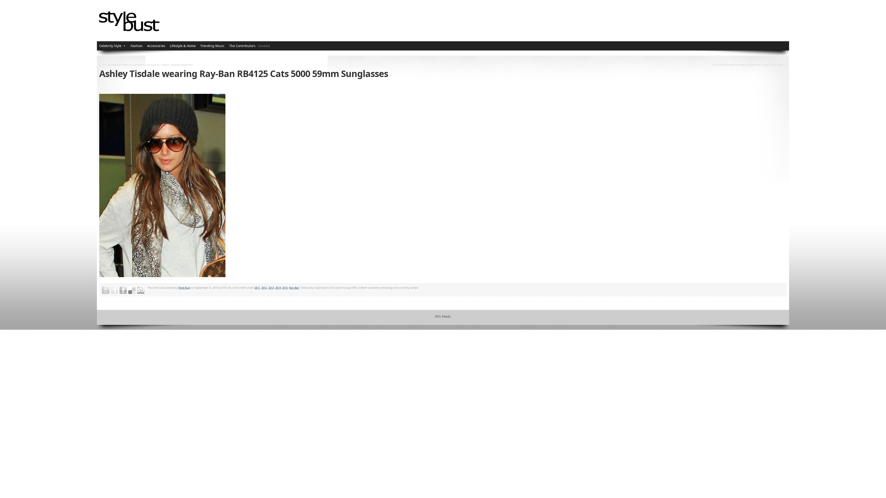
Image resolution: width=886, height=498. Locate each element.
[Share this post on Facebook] (123, 290)
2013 (271, 287)
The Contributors (242, 46)
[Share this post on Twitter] (105, 290)
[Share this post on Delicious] (132, 290)
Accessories (156, 46)
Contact (264, 46)
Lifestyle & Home (183, 46)
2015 (285, 287)
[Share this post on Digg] (114, 290)
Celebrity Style (110, 46)
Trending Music (212, 46)
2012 (264, 287)
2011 (257, 287)
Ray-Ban (294, 287)
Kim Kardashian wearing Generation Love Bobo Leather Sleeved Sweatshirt (147, 64)
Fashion (137, 46)
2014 (278, 287)
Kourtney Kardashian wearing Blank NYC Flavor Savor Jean (748, 64)
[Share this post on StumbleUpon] (140, 290)
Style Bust (184, 287)
